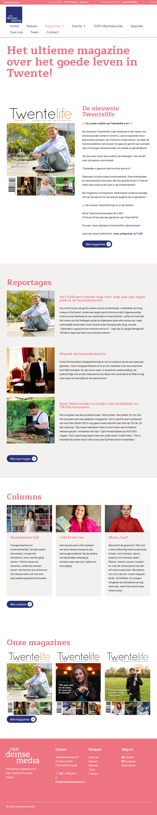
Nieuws (32, 26)
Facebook (130, 761)
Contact (52, 32)
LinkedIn (129, 757)
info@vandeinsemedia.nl (70, 781)
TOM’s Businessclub (108, 26)
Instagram (130, 765)
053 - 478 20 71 (68, 773)
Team (35, 32)
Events (77, 26)
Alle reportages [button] (20, 458)
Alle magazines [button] (95, 244)
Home (14, 26)
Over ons (16, 32)
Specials (136, 26)
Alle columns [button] (18, 604)
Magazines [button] (53, 26)
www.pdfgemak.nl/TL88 (127, 233)
